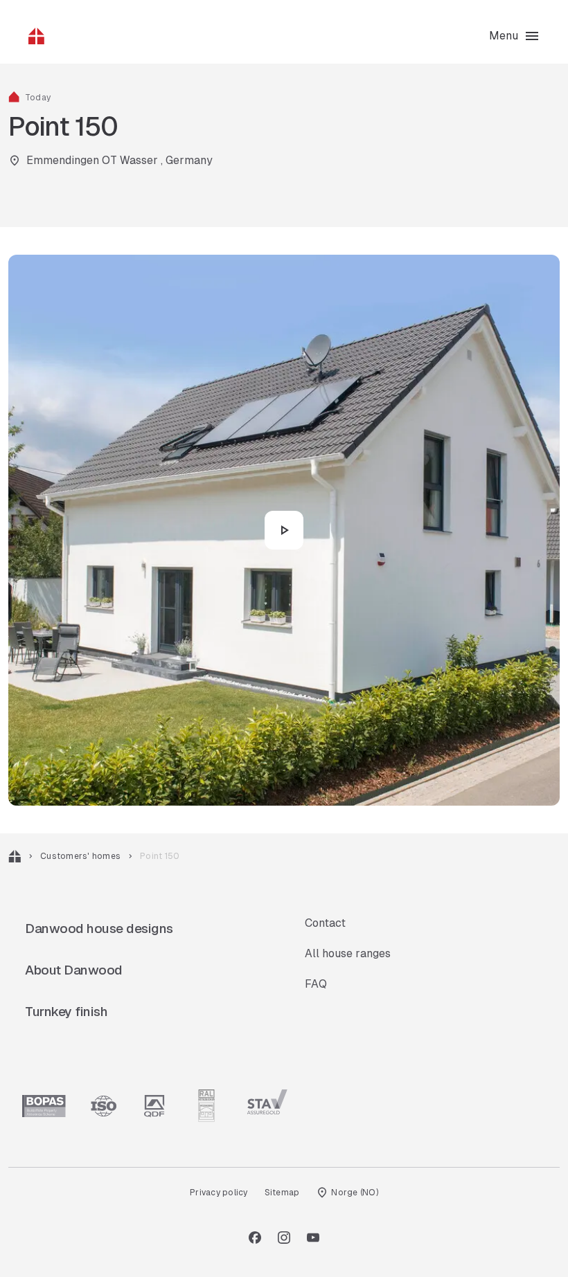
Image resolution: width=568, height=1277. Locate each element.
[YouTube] (313, 1237)
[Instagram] (284, 1237)
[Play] (284, 530)
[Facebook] (255, 1237)
